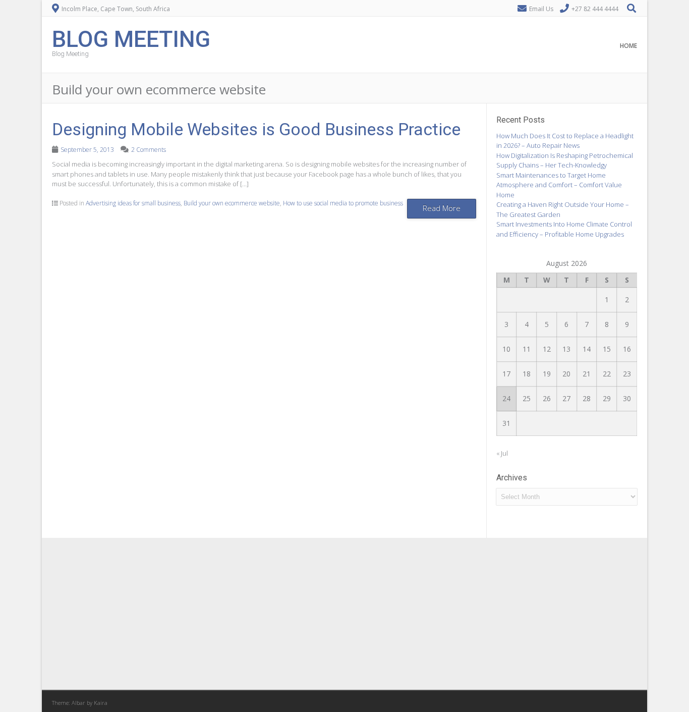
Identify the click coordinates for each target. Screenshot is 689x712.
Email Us (541, 9)
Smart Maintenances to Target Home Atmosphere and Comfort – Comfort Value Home (559, 185)
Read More (442, 208)
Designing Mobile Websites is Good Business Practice (256, 129)
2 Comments (148, 149)
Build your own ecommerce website (232, 203)
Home (628, 45)
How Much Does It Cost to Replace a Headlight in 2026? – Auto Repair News (565, 140)
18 (527, 373)
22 (607, 373)
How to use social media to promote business (343, 203)
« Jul (502, 453)
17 (506, 373)
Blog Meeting (131, 38)
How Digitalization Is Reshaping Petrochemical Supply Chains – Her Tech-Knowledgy (564, 160)
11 (527, 349)
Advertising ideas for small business (133, 203)
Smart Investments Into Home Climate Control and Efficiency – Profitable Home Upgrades (564, 229)
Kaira (100, 702)
